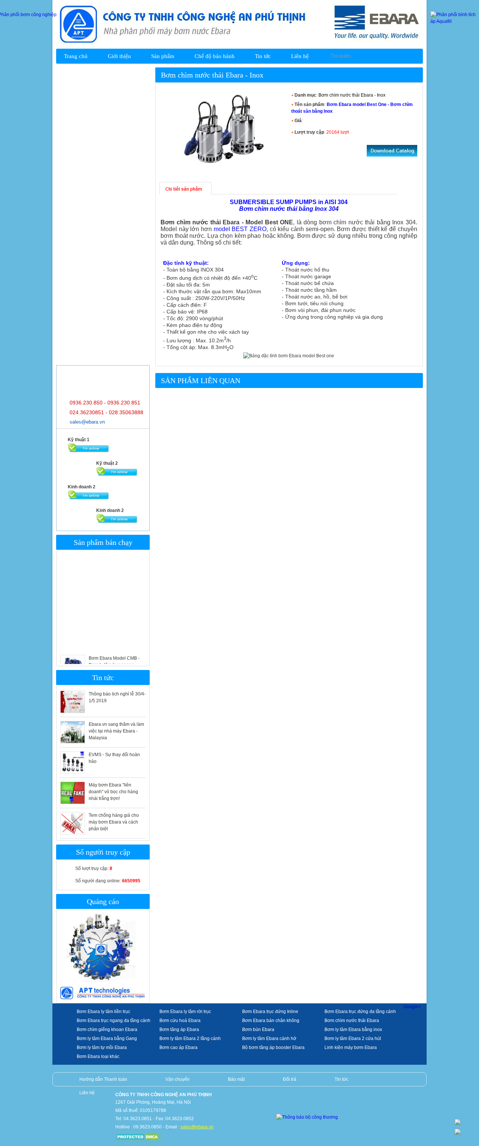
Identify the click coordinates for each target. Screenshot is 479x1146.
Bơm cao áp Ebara (178, 1047)
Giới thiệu (119, 56)
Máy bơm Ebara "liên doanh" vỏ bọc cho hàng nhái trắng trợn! (113, 791)
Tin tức (263, 56)
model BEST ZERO (240, 229)
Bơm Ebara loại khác (98, 1056)
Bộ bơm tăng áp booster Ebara (273, 1047)
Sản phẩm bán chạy (103, 542)
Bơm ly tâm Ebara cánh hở (269, 1038)
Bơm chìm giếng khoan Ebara (107, 1029)
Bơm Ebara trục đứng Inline (270, 1011)
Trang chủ (76, 56)
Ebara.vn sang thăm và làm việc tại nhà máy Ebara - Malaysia (116, 731)
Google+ (412, 1006)
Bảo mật (236, 1079)
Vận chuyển (177, 1079)
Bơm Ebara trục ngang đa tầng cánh (113, 1020)
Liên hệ (300, 56)
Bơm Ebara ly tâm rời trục (185, 1011)
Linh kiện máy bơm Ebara (350, 1047)
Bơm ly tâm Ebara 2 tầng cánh (190, 1038)
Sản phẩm (162, 56)
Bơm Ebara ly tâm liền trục (103, 1011)
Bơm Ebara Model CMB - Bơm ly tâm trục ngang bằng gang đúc (114, 657)
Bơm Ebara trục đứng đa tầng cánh (360, 1011)
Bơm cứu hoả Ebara (180, 1020)
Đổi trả (289, 1079)
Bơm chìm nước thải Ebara (351, 1020)
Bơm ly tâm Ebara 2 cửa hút (352, 1038)
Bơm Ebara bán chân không (270, 1020)
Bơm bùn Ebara (258, 1029)
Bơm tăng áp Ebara (179, 1029)
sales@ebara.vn (87, 422)
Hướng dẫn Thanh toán (103, 1079)
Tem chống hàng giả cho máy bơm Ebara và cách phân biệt (114, 822)
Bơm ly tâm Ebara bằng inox (353, 1029)
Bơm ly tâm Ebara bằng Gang (107, 1038)
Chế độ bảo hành (215, 56)
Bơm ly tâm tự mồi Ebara (102, 1047)
